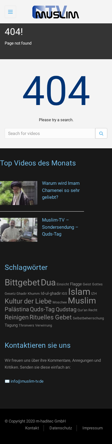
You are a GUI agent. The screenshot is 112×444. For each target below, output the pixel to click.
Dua (48, 282)
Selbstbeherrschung (88, 318)
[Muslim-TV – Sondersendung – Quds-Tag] (18, 230)
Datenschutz (60, 428)
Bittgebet (22, 282)
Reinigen (17, 317)
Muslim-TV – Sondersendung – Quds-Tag (60, 227)
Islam (79, 291)
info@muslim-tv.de (27, 381)
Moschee (60, 302)
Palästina (17, 309)
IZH (94, 294)
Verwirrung (43, 325)
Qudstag (66, 309)
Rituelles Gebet (51, 317)
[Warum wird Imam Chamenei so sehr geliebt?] (18, 193)
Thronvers (26, 325)
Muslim (82, 301)
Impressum (92, 428)
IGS (64, 294)
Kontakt (32, 428)
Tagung (11, 325)
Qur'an (82, 310)
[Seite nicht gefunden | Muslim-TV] (54, 11)
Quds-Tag (42, 309)
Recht (92, 310)
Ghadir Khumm (28, 294)
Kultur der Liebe (28, 301)
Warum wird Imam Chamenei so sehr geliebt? (61, 190)
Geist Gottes (93, 284)
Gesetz (10, 294)
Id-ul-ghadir (51, 293)
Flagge (76, 284)
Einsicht (63, 284)
